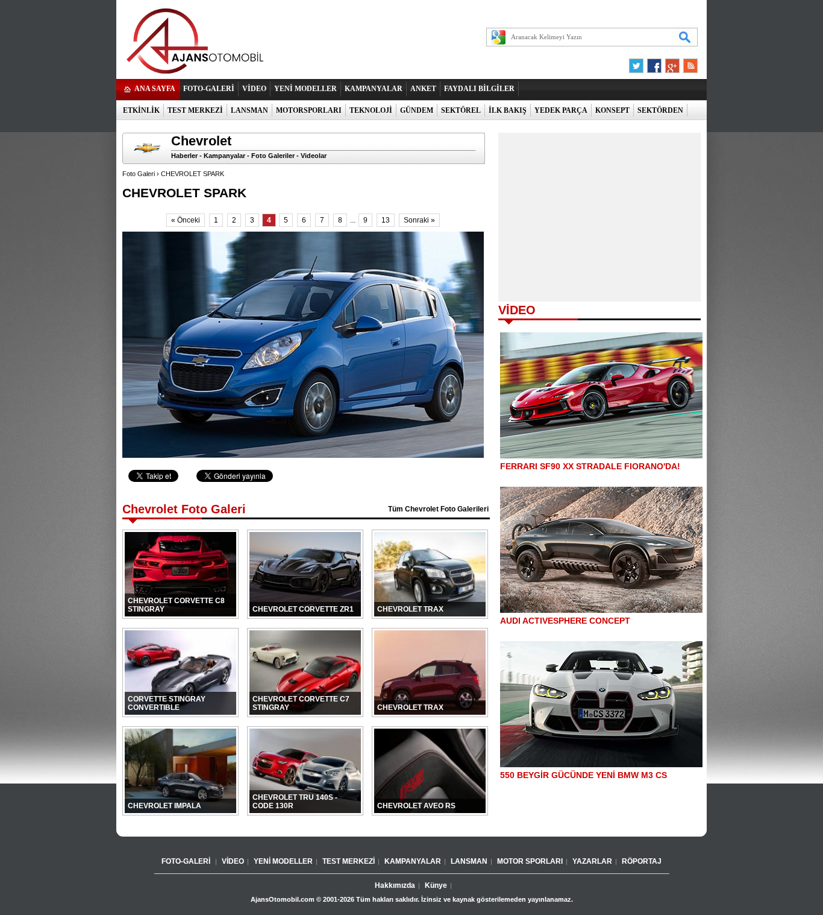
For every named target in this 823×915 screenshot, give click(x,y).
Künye (436, 885)
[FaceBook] (654, 62)
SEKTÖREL (461, 110)
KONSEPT (612, 110)
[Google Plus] (670, 62)
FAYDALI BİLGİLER (479, 88)
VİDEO (254, 88)
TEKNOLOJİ (370, 110)
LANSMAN (249, 110)
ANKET (423, 88)
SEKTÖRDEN (660, 110)
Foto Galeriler (273, 155)
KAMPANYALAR (373, 88)
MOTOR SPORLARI (530, 861)
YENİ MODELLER (305, 88)
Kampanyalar (224, 155)
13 (385, 220)
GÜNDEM (416, 110)
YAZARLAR (592, 861)
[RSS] (686, 62)
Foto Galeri (138, 173)
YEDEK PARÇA (560, 110)
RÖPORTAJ (642, 861)
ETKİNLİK (141, 110)
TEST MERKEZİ (195, 110)
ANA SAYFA (154, 88)
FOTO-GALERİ (208, 88)
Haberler (184, 155)
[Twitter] (638, 62)
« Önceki (185, 220)
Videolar (314, 155)
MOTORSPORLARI (309, 110)
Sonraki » (419, 220)
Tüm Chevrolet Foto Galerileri (438, 509)
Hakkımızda (395, 885)
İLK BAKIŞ (508, 110)
